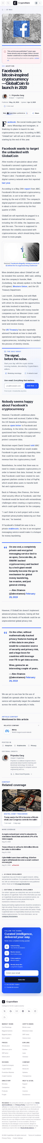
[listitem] (7, 746)
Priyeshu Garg (18, 95)
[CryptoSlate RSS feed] (4, 1017)
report (27, 189)
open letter (15, 425)
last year (6, 183)
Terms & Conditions (34, 1135)
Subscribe (21, 979)
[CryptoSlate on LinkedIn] (29, 1011)
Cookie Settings (18, 1138)
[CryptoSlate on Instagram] (35, 1011)
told (32, 445)
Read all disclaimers (27, 1128)
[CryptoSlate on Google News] (10, 1011)
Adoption (10, 66)
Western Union (20, 286)
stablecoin (13, 529)
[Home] (2, 9)
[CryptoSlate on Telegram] (23, 1011)
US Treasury (12, 330)
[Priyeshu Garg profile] (5, 758)
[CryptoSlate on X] (4, 1011)
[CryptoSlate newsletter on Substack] (16, 1011)
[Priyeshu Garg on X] (11, 774)
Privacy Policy (20, 1105)
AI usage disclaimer (22, 884)
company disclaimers (10, 916)
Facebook (11, 122)
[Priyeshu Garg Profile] (5, 96)
